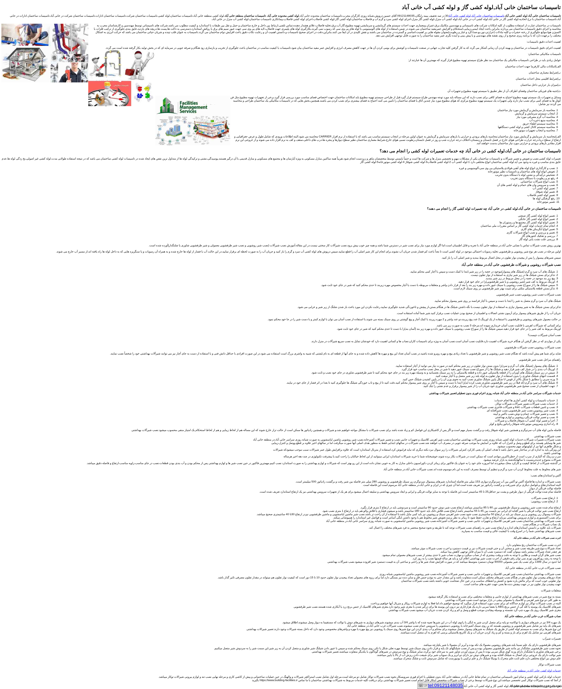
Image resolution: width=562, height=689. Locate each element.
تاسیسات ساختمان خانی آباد (488, 15)
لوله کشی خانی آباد (459, 15)
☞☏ (440, 685)
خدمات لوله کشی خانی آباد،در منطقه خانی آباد (534, 670)
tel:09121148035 (445, 685)
